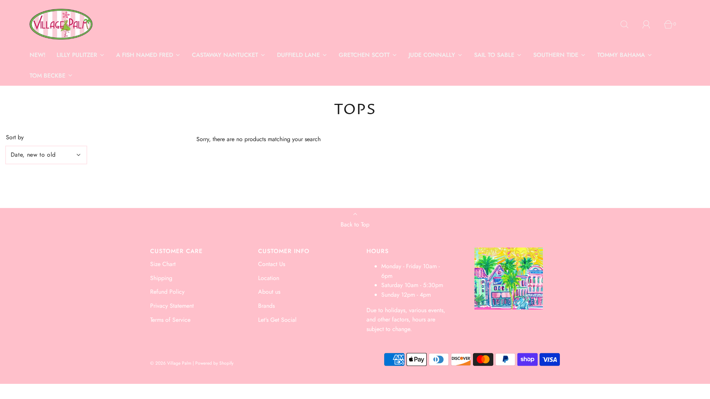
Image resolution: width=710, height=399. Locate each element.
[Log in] (650, 24)
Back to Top (355, 224)
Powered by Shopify (214, 363)
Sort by (15, 137)
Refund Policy (167, 291)
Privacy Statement (172, 305)
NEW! (37, 55)
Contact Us (271, 264)
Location (268, 278)
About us (269, 291)
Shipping (161, 278)
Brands (266, 305)
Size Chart (163, 264)
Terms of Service (170, 320)
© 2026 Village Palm (170, 363)
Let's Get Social (277, 320)
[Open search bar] (629, 24)
